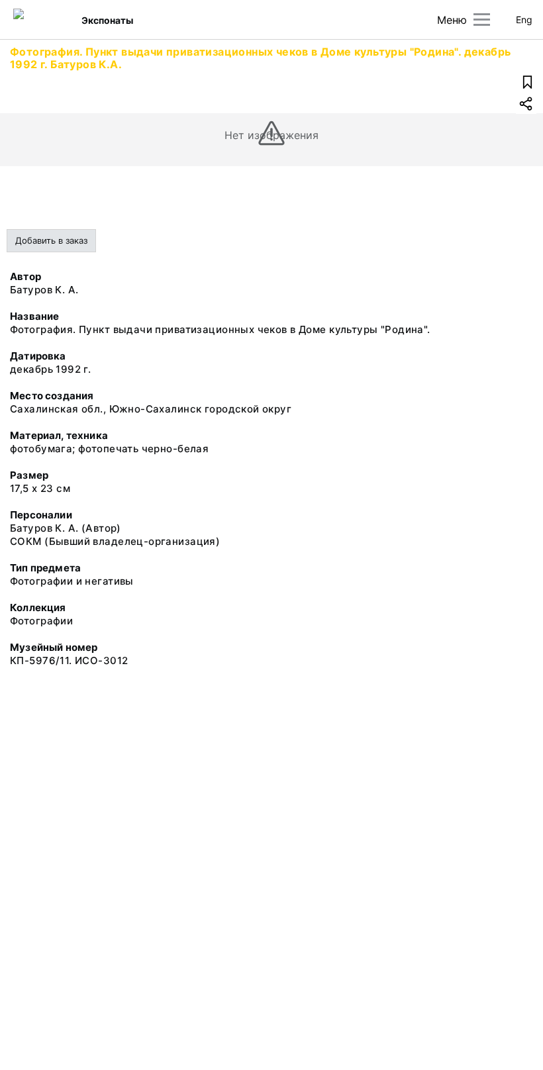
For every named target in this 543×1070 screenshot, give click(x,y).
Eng (524, 19)
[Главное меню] (482, 19)
